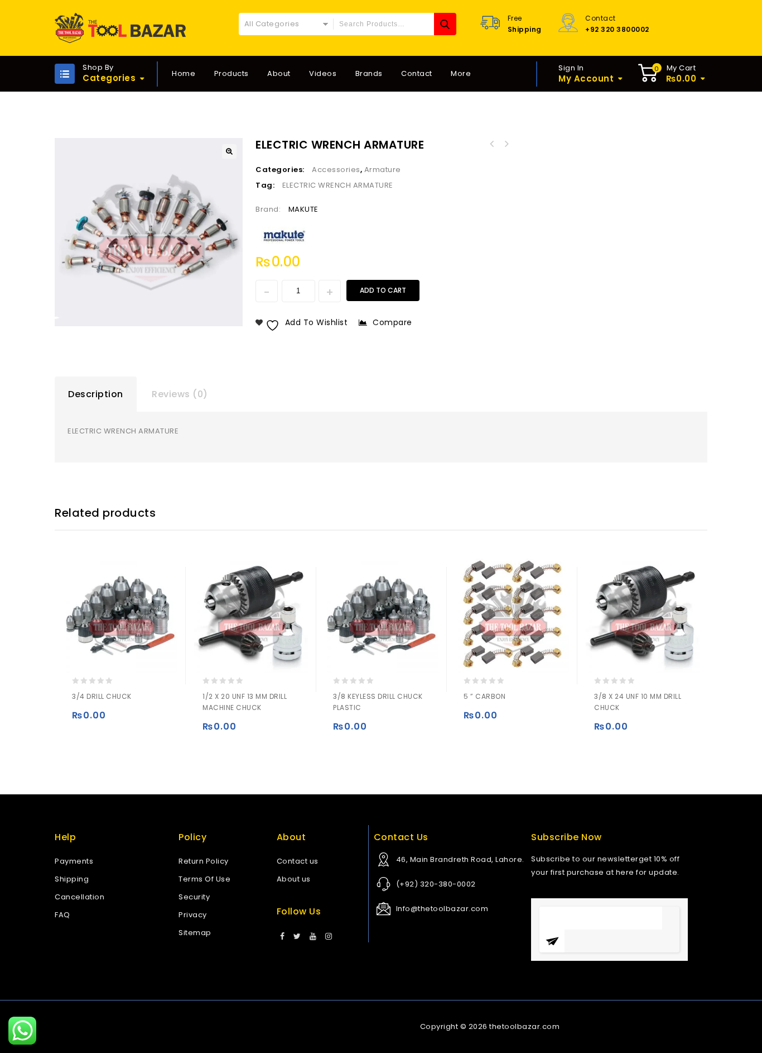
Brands (369, 73)
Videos (322, 73)
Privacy (193, 914)
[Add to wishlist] (104, 720)
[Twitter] (297, 937)
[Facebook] (282, 937)
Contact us (298, 861)
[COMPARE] (148, 720)
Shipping (72, 879)
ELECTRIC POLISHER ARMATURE (491, 144)
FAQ (62, 914)
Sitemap (195, 932)
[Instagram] (329, 937)
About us (294, 879)
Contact (416, 73)
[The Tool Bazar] (120, 28)
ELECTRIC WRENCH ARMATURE (506, 144)
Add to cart (383, 290)
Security (194, 897)
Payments (74, 861)
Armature (382, 169)
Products (231, 73)
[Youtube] (313, 937)
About (279, 73)
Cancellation (79, 897)
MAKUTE (303, 209)
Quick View (126, 720)
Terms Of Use (204, 879)
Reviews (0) (180, 394)
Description (95, 394)
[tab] (96, 394)
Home (183, 73)
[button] (229, 151)
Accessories (336, 169)
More (461, 73)
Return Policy (204, 861)
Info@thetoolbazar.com (442, 908)
